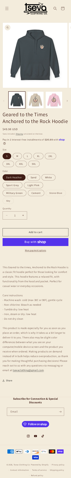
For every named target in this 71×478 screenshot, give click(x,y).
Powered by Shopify (40, 464)
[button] (7, 8)
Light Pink (33, 185)
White (48, 177)
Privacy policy (58, 464)
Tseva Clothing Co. (22, 464)
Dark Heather (14, 177)
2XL (50, 156)
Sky (10, 201)
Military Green (14, 193)
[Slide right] (67, 101)
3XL (8, 163)
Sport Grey (12, 185)
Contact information (19, 470)
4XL (21, 163)
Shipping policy (57, 470)
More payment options (35, 250)
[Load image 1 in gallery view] (16, 99)
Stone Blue (57, 193)
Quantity (7, 208)
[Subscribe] (60, 412)
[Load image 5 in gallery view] (53, 99)
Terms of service (39, 470)
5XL (34, 163)
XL (38, 156)
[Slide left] (4, 101)
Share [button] (9, 380)
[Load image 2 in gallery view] (35, 99)
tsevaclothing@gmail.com (28, 370)
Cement (36, 193)
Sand (34, 177)
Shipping (19, 134)
